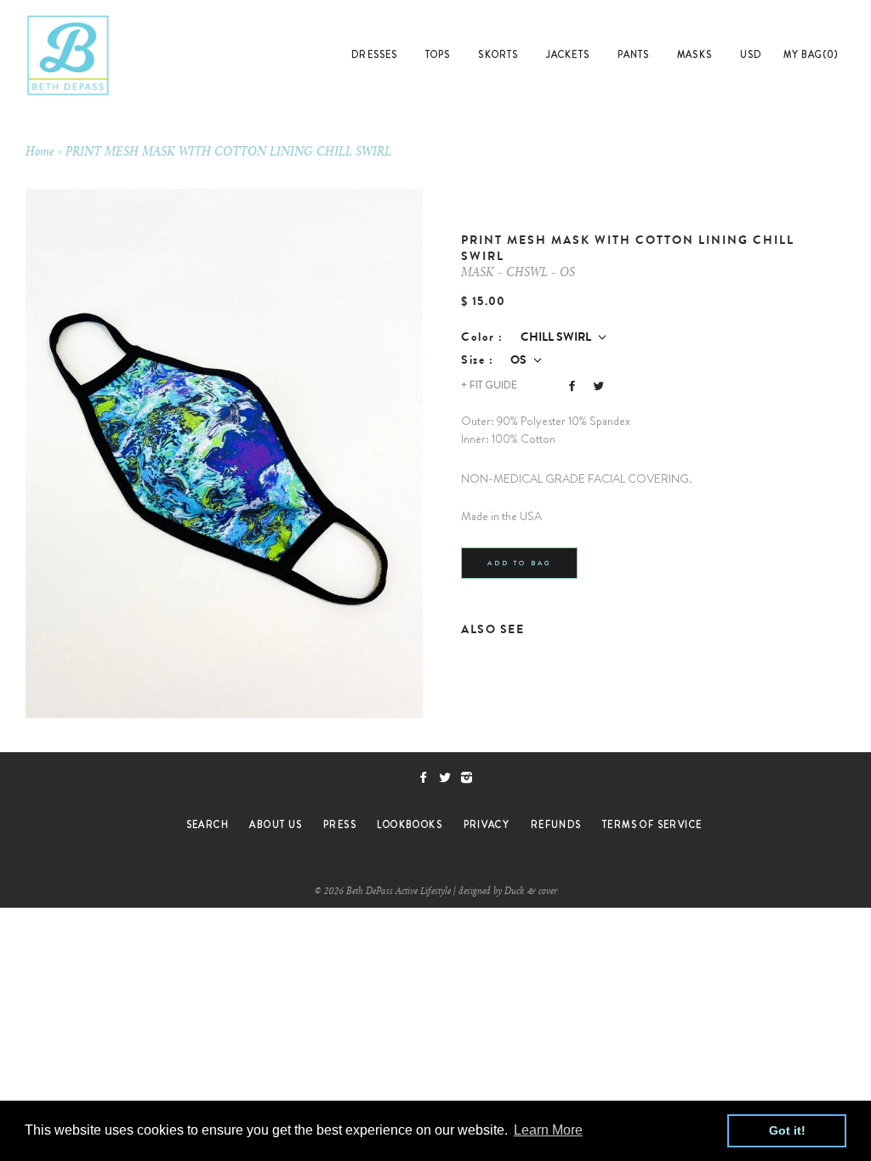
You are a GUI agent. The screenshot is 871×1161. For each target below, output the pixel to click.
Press (339, 824)
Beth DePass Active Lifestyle (398, 892)
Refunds (556, 824)
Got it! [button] (787, 1130)
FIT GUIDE (489, 385)
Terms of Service (652, 824)
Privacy (487, 824)
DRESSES (374, 54)
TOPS (437, 54)
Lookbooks (409, 824)
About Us (275, 824)
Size (473, 360)
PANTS (634, 54)
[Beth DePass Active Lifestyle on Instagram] (470, 777)
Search (207, 824)
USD (750, 54)
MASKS (694, 54)
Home (40, 153)
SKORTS (498, 54)
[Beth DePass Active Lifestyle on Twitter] (449, 777)
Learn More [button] (548, 1130)
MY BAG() (811, 54)
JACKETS (567, 54)
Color (478, 337)
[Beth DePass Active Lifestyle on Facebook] (428, 777)
